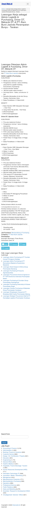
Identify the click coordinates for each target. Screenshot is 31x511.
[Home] (7, 3)
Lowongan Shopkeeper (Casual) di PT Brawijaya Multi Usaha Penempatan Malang (16, 293)
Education (6, 458)
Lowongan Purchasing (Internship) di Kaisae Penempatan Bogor (16, 285)
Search (4, 442)
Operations (6, 483)
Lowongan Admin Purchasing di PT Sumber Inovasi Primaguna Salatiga (16, 258)
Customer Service (8, 454)
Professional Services (9, 485)
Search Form (5, 434)
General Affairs (7, 462)
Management (7, 477)
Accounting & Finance (10, 448)
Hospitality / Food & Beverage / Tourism (15, 466)
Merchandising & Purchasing (20, 233)
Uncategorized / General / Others (13, 495)
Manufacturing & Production (11, 479)
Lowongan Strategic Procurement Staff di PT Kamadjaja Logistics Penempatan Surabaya (16, 297)
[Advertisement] (15, 47)
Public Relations (8, 487)
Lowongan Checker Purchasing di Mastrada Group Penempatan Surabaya (16, 289)
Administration (7, 450)
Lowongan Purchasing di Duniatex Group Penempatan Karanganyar (15, 281)
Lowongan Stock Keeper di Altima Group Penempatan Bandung (15, 268)
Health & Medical (8, 464)
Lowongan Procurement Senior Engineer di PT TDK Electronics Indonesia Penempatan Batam (16, 277)
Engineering (7, 460)
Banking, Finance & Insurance (12, 452)
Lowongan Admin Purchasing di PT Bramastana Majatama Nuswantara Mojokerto (14, 263)
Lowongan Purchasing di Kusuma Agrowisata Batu (13, 272)
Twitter (23, 244)
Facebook (14, 244)
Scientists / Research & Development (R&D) (16, 491)
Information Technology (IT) (11, 473)
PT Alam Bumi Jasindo (11, 73)
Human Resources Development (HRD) (15, 470)
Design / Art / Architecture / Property (14, 456)
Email (5, 244)
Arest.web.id (16, 505)
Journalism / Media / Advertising (12, 475)
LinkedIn (6, 248)
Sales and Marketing (9, 489)
